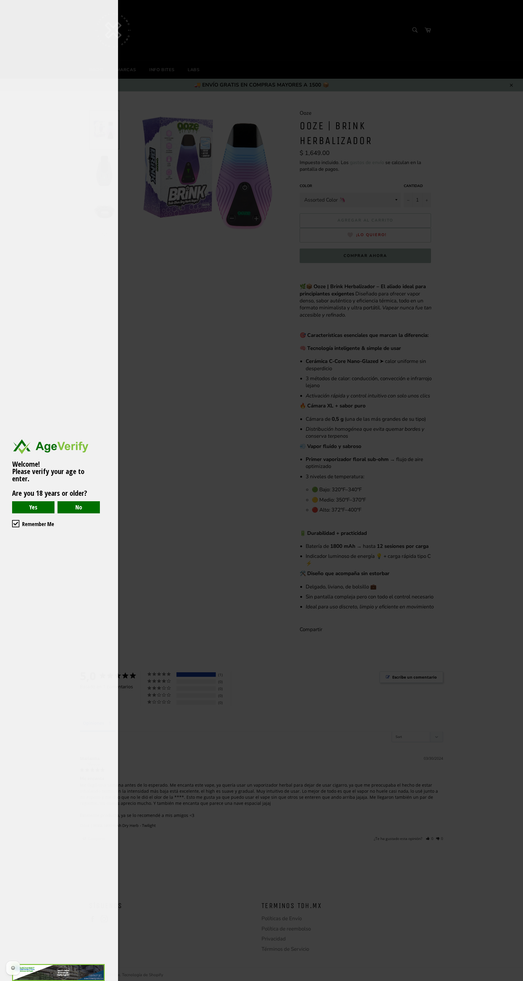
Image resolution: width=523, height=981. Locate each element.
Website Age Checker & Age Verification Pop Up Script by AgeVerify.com (515, 979)
